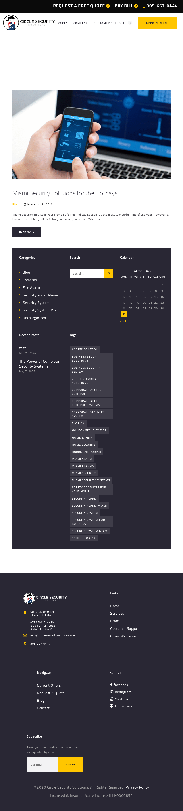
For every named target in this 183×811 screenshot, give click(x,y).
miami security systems (91, 480)
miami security (84, 473)
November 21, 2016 (39, 204)
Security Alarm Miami (40, 295)
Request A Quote (51, 692)
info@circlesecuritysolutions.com (53, 635)
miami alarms (83, 466)
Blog (15, 204)
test (22, 348)
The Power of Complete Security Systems (39, 363)
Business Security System (86, 370)
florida (78, 423)
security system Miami (90, 531)
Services (117, 613)
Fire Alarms (32, 287)
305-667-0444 (40, 644)
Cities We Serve (123, 636)
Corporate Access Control (86, 392)
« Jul (123, 321)
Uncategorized (34, 317)
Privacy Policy (137, 787)
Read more (26, 232)
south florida (83, 538)
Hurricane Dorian (86, 452)
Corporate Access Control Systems (86, 403)
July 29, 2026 (27, 353)
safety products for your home (89, 489)
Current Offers (49, 685)
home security (84, 445)
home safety (82, 437)
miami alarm (82, 459)
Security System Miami (41, 310)
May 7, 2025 (27, 371)
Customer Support (125, 628)
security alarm (84, 498)
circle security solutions (84, 381)
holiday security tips (89, 430)
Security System (36, 302)
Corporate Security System (88, 414)
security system (85, 513)
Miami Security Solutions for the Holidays (65, 193)
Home (79, 59)
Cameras (30, 279)
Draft (114, 620)
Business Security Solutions (86, 358)
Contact (43, 707)
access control (85, 349)
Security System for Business (88, 522)
